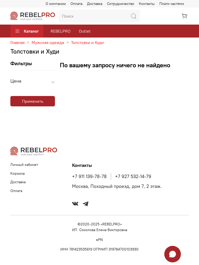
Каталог (31, 31)
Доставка (94, 3)
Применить (32, 101)
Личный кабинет (24, 164)
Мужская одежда (48, 42)
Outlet (85, 31)
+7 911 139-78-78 (89, 176)
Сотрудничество (120, 3)
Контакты (147, 3)
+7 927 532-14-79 (133, 176)
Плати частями (171, 3)
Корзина (17, 173)
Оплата (76, 3)
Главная (17, 42)
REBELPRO (60, 31)
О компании (56, 3)
